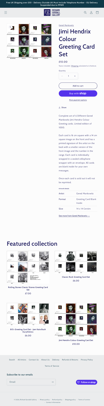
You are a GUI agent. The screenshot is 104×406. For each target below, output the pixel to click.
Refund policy (57, 400)
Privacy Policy (87, 359)
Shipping (74, 66)
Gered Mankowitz (66, 25)
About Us (45, 359)
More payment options (78, 100)
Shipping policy (70, 400)
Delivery (55, 359)
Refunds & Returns (70, 359)
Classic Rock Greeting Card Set (76, 277)
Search (12, 359)
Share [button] (63, 107)
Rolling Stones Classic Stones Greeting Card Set (28, 288)
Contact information (53, 402)
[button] (6, 12)
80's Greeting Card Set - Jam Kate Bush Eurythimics (28, 330)
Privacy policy (45, 400)
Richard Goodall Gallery (28, 400)
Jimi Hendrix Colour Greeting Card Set (76, 340)
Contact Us (34, 359)
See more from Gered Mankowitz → (74, 215)
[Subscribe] (52, 382)
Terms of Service (52, 366)
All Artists (22, 359)
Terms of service (84, 400)
